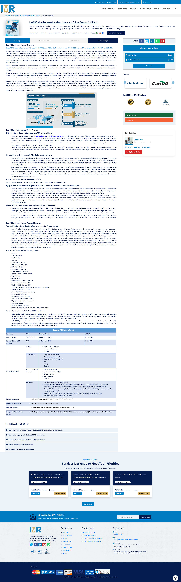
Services (133, 9)
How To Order (67, 541)
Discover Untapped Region (116, 33)
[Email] (162, 41)
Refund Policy (67, 550)
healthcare (52, 136)
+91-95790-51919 (112, 2)
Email (138, 147)
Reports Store (122, 9)
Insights (156, 9)
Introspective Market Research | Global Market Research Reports (20, 15)
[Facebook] (141, 41)
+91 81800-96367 (118, 534)
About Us (110, 9)
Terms (65, 553)
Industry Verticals (146, 9)
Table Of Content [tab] (44, 41)
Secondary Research (89, 535)
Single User (150, 55)
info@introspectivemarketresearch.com (126, 540)
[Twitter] (147, 41)
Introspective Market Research (76, 577)
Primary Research (89, 532)
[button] (125, 82)
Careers (65, 538)
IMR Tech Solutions (112, 577)
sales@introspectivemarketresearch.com (130, 2)
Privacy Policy (67, 547)
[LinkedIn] (152, 41)
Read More (36, 493)
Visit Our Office (148, 2)
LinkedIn (129, 147)
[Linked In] (40, 544)
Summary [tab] (17, 41)
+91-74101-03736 (100, 2)
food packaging (41, 136)
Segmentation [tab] (74, 41)
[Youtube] (44, 544)
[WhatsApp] (157, 41)
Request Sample (131, 115)
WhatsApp (147, 147)
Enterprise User (150, 60)
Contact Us (66, 544)
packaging (59, 136)
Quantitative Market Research (93, 538)
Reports (38, 15)
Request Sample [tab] (103, 41)
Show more (88, 504)
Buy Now (149, 66)
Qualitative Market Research (92, 541)
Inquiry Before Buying (133, 152)
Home (104, 9)
